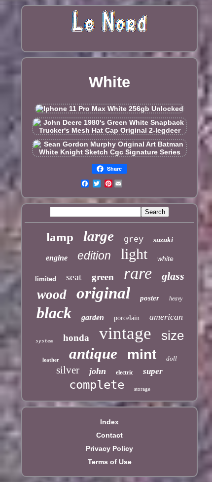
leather (50, 360)
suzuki (163, 240)
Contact (109, 435)
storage (142, 389)
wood (52, 294)
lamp (59, 237)
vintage (125, 333)
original (103, 293)
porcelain (127, 318)
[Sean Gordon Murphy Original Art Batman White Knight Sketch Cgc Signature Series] (109, 152)
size (172, 335)
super (153, 371)
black (53, 313)
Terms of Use (110, 462)
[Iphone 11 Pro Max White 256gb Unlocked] (109, 108)
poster (149, 298)
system (44, 340)
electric (124, 372)
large (98, 236)
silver (67, 370)
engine (57, 258)
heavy (175, 298)
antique (93, 353)
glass (173, 276)
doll (171, 358)
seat (74, 276)
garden (92, 317)
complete (96, 385)
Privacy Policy (109, 448)
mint (141, 354)
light (134, 254)
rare (138, 273)
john (97, 371)
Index (109, 422)
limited (45, 279)
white (165, 258)
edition (94, 255)
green (103, 277)
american (166, 317)
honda (76, 338)
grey (133, 239)
